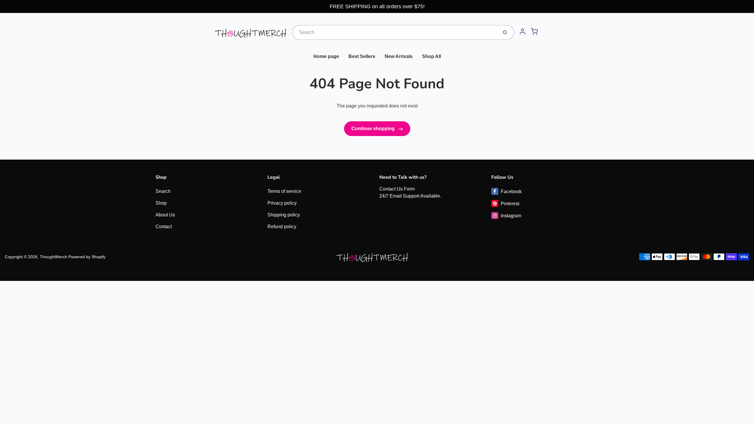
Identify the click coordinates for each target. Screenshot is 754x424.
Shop (161, 203)
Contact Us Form (397, 188)
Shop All (431, 56)
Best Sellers (361, 56)
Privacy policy (282, 203)
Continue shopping (373, 128)
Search (163, 191)
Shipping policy (283, 214)
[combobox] (394, 32)
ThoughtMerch (53, 256)
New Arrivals (399, 56)
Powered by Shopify (86, 256)
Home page (326, 56)
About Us (165, 214)
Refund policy (281, 226)
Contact (164, 226)
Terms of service (284, 191)
